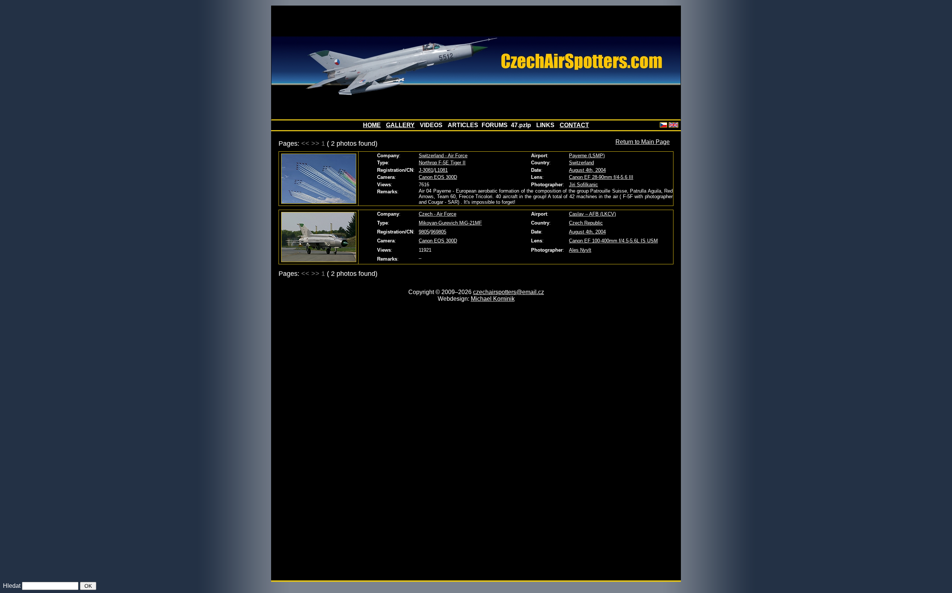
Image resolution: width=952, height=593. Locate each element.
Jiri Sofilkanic (583, 184)
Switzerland (581, 162)
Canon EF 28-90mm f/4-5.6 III (601, 177)
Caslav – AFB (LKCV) (592, 214)
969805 (438, 232)
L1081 (441, 170)
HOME (372, 125)
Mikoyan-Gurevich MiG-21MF (450, 223)
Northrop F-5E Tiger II (442, 162)
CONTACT (574, 125)
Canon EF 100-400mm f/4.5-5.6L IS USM (613, 241)
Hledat (11, 586)
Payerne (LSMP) (587, 155)
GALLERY (400, 125)
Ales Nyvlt (580, 250)
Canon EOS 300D (438, 177)
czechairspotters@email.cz (508, 292)
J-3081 (426, 170)
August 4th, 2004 (587, 170)
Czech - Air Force (437, 214)
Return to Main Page (642, 142)
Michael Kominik (493, 299)
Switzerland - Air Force (443, 155)
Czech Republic (586, 223)
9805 (424, 232)
